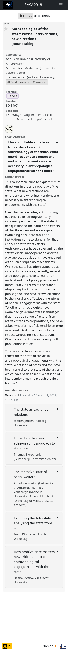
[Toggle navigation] (61, 5)
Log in (27, 16)
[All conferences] (63, 646)
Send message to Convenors (28, 82)
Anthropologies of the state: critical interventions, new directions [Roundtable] (35, 36)
